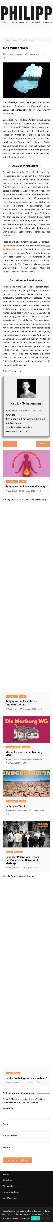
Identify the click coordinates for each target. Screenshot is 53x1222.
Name (5, 1124)
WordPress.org (10, 1198)
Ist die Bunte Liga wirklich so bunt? (26, 1078)
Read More (45, 1218)
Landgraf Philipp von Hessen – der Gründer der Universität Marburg (24, 860)
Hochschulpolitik (13, 747)
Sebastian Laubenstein (17, 810)
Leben (8, 58)
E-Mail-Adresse (10, 1136)
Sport (17, 1073)
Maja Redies (13, 1083)
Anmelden (7, 1180)
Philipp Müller (13, 868)
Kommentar (9, 1108)
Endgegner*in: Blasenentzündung (25, 486)
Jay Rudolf (12, 491)
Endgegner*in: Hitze (17, 806)
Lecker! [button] (35, 1218)
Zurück (12, 444)
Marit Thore (13, 709)
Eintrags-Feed (9, 1186)
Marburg (26, 747)
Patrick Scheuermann (14, 54)
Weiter (41, 444)
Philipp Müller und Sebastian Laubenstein (25, 760)
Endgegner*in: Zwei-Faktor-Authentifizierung (22, 703)
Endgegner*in (12, 481)
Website (6, 1147)
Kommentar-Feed (11, 1192)
